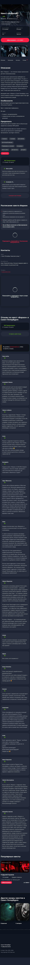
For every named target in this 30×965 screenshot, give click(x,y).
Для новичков (21, 138)
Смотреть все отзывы (15, 195)
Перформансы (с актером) (8, 146)
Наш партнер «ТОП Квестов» (8, 952)
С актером (12, 138)
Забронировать (6, 882)
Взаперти (15, 18)
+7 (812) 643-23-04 (5, 24)
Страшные (4, 138)
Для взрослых (15, 149)
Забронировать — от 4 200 (15, 40)
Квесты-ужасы (5, 149)
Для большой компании (7, 142)
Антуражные (20, 146)
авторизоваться (14, 346)
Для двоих (23, 149)
